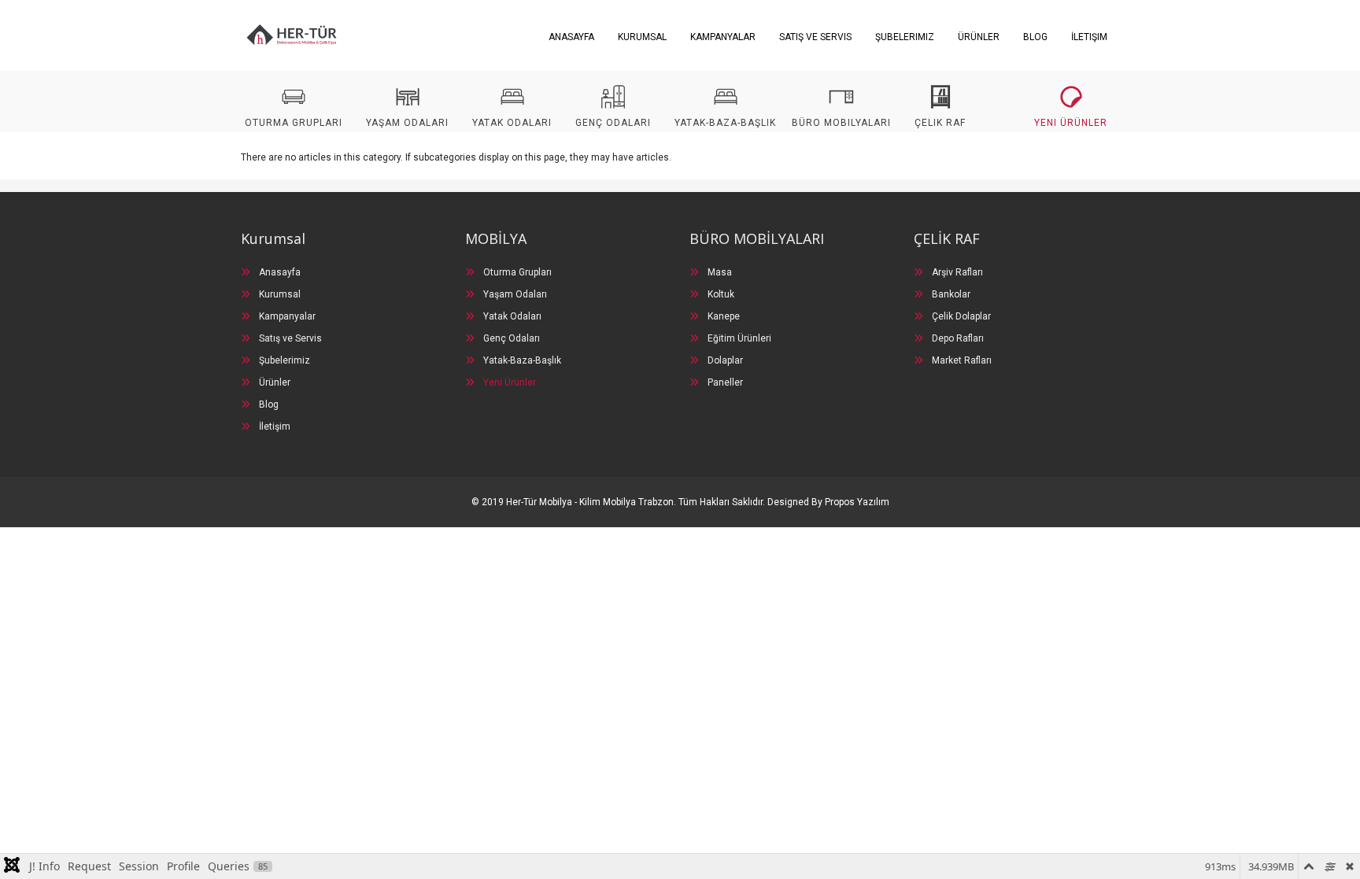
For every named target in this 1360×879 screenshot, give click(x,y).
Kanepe (722, 316)
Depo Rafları (956, 338)
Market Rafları (960, 360)
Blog (1035, 36)
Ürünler (979, 36)
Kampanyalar (723, 36)
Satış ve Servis (815, 36)
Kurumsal (642, 36)
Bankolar (949, 294)
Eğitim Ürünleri (738, 338)
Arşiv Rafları (956, 272)
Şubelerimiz (904, 36)
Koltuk (719, 294)
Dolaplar (724, 360)
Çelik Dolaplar (960, 316)
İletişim (1089, 36)
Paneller (724, 382)
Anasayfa (571, 36)
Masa (718, 272)
